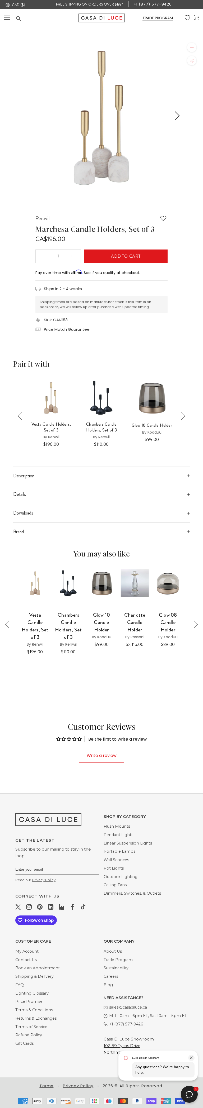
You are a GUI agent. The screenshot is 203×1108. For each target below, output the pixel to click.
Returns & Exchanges (36, 1018)
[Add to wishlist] (163, 218)
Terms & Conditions (34, 1010)
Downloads (23, 513)
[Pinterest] (40, 906)
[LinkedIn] (50, 906)
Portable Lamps (119, 851)
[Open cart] (196, 18)
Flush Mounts (117, 826)
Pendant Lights (118, 834)
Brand (18, 531)
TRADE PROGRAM (157, 18)
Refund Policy (28, 1035)
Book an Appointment (37, 968)
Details (19, 494)
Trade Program (118, 959)
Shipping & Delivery (34, 976)
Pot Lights (114, 868)
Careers (111, 976)
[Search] (47, 18)
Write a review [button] (102, 755)
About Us (113, 951)
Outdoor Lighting (120, 876)
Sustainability (116, 968)
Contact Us (26, 959)
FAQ (19, 984)
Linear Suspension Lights (128, 843)
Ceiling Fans (115, 884)
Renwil (42, 218)
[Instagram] (29, 906)
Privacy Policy (44, 880)
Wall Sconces (116, 859)
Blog (108, 984)
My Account (27, 951)
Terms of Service (31, 1026)
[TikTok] (83, 906)
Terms (46, 1085)
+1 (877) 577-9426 (153, 4)
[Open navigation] (7, 18)
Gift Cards (24, 1043)
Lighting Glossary (32, 993)
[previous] (25, 116)
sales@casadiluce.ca (128, 1007)
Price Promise (29, 1001)
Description (23, 475)
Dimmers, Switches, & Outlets (132, 893)
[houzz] (61, 906)
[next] (176, 116)
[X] (18, 906)
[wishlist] (187, 18)
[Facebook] (72, 906)
